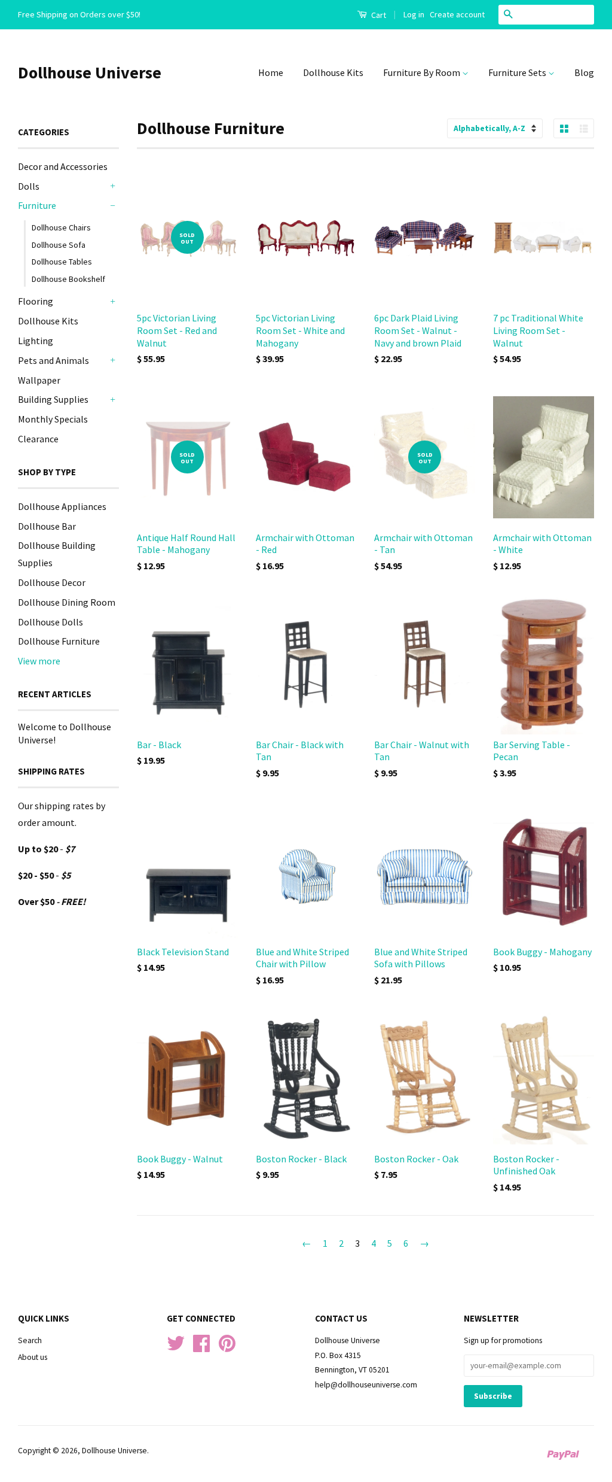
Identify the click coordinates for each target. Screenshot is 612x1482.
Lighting (35, 341)
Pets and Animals (53, 360)
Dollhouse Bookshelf (68, 279)
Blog (584, 72)
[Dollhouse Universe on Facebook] (201, 1348)
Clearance (38, 439)
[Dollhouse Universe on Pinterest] (227, 1348)
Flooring (35, 301)
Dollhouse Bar (47, 526)
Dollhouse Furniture (59, 641)
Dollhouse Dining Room (66, 602)
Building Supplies (53, 399)
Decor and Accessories (63, 166)
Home (270, 72)
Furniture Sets (518, 72)
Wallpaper (39, 380)
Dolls (28, 186)
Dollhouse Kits (333, 72)
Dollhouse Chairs (61, 227)
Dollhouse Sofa (58, 244)
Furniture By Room (422, 72)
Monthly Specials (53, 419)
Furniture (37, 205)
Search (30, 1340)
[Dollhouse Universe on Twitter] (176, 1348)
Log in (413, 14)
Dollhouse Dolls (50, 622)
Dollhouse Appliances (62, 506)
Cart (377, 15)
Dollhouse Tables (62, 261)
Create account (457, 14)
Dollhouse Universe (89, 72)
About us (32, 1357)
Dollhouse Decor (51, 582)
